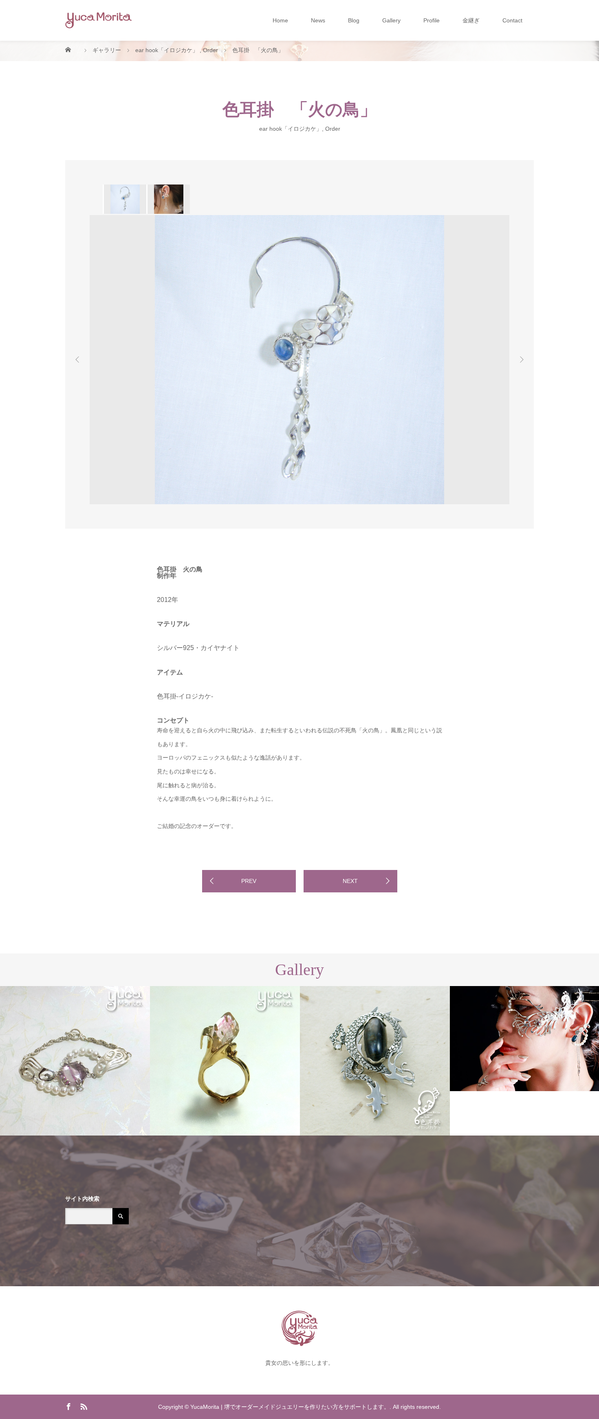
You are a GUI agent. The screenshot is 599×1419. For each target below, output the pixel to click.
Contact (512, 20)
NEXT (350, 881)
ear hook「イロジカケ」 (290, 128)
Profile (431, 20)
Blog (353, 20)
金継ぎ (471, 20)
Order (332, 128)
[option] (124, 199)
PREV (248, 881)
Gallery (391, 20)
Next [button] (522, 360)
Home (280, 20)
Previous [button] (77, 360)
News (318, 20)
